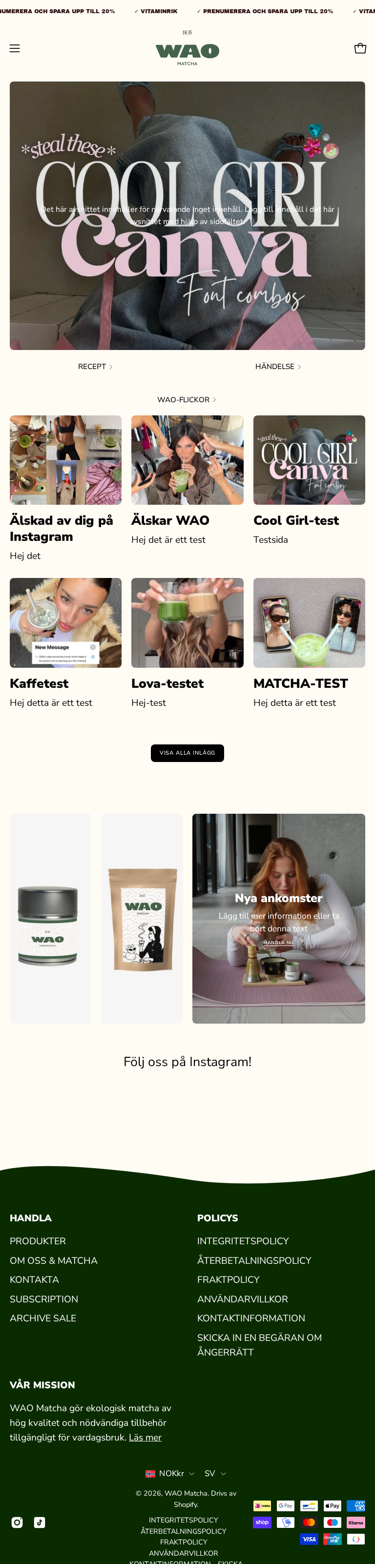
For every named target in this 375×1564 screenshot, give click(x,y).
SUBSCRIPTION (44, 1299)
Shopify (185, 1504)
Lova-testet (167, 683)
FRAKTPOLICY (228, 1280)
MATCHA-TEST (300, 683)
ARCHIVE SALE (43, 1319)
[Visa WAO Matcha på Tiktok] (39, 1522)
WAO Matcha (186, 1493)
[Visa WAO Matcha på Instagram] (17, 1522)
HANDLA (31, 1218)
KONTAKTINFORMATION (251, 1319)
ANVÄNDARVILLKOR (242, 1299)
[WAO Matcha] (187, 48)
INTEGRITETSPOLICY (243, 1241)
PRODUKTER (38, 1241)
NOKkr (171, 1473)
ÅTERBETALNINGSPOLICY (254, 1261)
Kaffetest (39, 683)
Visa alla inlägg (187, 753)
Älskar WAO (170, 520)
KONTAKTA (34, 1280)
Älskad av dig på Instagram (61, 528)
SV (210, 1473)
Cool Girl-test (296, 520)
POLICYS (217, 1218)
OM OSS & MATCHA (54, 1261)
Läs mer (145, 1437)
